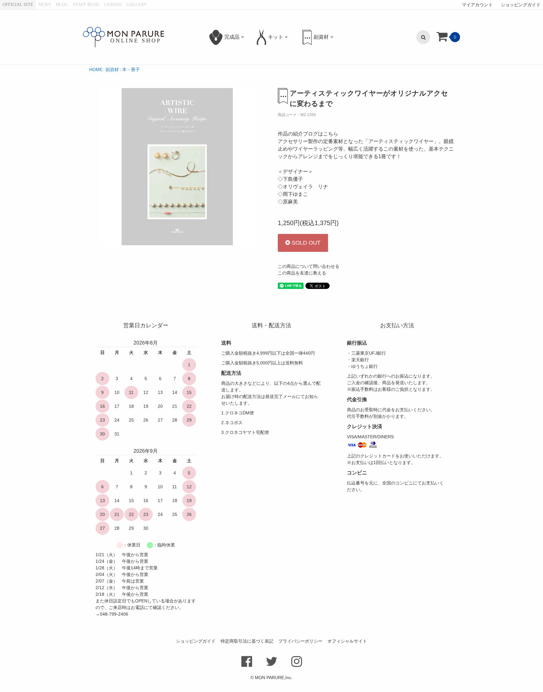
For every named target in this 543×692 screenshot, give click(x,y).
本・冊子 (131, 69)
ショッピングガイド (520, 4)
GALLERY (136, 4)
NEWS (44, 4)
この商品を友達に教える (302, 272)
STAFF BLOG (86, 4)
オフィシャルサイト (347, 641)
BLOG (62, 4)
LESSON (112, 4)
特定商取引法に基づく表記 (247, 641)
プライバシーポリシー (300, 641)
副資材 (112, 69)
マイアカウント (477, 4)
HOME (95, 69)
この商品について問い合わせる (308, 266)
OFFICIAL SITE (18, 4)
